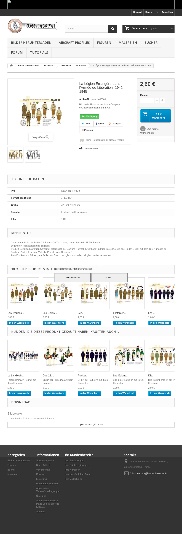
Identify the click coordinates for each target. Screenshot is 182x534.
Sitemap (40, 511)
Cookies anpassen (82, 268)
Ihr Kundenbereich (79, 455)
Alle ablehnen (72, 277)
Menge (144, 95)
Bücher (150, 42)
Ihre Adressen (72, 469)
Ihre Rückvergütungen (77, 465)
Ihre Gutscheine (73, 479)
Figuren (104, 42)
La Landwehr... (15, 375)
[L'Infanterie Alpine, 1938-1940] (129, 293)
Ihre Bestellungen (74, 460)
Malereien (128, 42)
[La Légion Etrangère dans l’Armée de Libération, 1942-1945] (15, 154)
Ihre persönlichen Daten (78, 474)
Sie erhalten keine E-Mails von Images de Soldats (47, 503)
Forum (17, 52)
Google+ (116, 123)
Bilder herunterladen (31, 42)
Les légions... (120, 375)
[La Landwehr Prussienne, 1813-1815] (23, 355)
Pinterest (88, 130)
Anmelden (167, 12)
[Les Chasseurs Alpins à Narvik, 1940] (93, 293)
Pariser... (83, 375)
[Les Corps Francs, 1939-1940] (58, 293)
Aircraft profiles (74, 42)
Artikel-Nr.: (85, 99)
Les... (81, 312)
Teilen (100, 123)
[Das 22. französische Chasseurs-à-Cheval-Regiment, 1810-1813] (58, 355)
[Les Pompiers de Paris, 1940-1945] (164, 293)
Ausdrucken (91, 148)
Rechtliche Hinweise (47, 483)
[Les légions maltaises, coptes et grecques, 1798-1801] (129, 355)
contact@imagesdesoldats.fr (152, 473)
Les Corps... (50, 312)
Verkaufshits (43, 469)
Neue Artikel (43, 465)
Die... (151, 375)
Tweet (87, 123)
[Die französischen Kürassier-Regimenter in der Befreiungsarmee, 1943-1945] (164, 355)
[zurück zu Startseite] (11, 65)
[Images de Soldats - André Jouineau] (33, 25)
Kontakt (137, 12)
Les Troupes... (15, 312)
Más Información (63, 268)
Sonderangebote (45, 460)
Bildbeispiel (15, 413)
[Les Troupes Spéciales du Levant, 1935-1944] (23, 293)
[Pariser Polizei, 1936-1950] (93, 355)
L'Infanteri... (119, 312)
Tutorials (39, 52)
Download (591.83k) (92, 424)
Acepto (109, 277)
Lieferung (41, 479)
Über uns (41, 496)
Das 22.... (48, 375)
